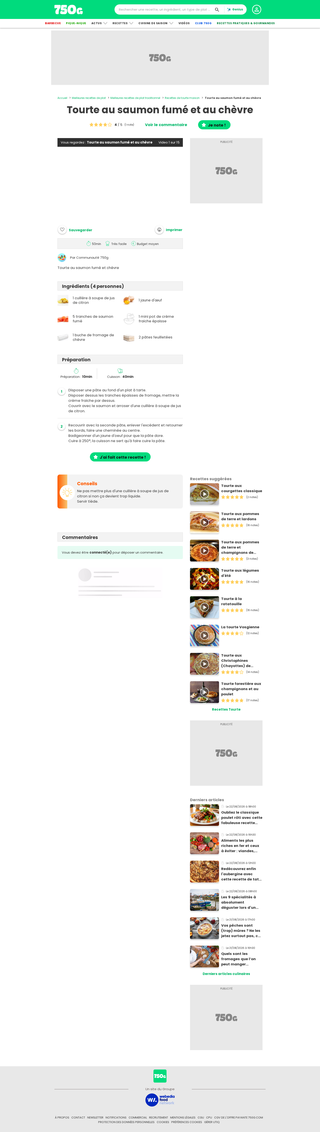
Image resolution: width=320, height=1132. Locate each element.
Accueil (62, 98)
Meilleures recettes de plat (89, 98)
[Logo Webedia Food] (160, 1099)
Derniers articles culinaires (226, 973)
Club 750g (203, 23)
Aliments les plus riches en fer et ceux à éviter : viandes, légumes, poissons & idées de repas (240, 846)
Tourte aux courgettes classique (241, 488)
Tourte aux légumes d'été (240, 573)
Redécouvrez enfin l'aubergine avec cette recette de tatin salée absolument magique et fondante (241, 874)
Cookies (163, 1122)
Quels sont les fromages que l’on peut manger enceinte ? (238, 959)
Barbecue (53, 23)
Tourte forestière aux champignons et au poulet (241, 689)
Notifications (116, 1117)
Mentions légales (182, 1117)
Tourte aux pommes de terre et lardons (240, 516)
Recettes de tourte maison (182, 98)
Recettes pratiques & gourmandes (246, 23)
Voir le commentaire (166, 125)
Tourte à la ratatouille (231, 601)
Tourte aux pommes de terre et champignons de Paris (240, 547)
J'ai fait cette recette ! (123, 457)
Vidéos (184, 23)
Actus (96, 23)
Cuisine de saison (153, 23)
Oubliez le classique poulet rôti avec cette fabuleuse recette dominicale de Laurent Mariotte (241, 818)
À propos (62, 1117)
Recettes (120, 23)
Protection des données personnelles (126, 1122)
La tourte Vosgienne (240, 627)
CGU (201, 1117)
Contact (78, 1117)
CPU (209, 1117)
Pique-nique (76, 23)
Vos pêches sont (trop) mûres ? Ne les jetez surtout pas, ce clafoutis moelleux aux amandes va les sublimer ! (240, 931)
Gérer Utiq (212, 1122)
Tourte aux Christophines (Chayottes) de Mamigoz (236, 661)
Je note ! (217, 125)
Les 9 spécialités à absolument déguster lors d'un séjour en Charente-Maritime (240, 902)
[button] (168, 229)
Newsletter (95, 1117)
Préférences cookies (186, 1122)
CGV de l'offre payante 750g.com (238, 1117)
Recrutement (158, 1117)
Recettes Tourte (226, 709)
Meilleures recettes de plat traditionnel (135, 98)
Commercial (138, 1117)
